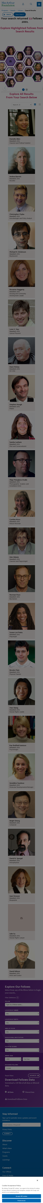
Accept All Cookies (21, 1196)
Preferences (21, 1200)
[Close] (37, 1180)
